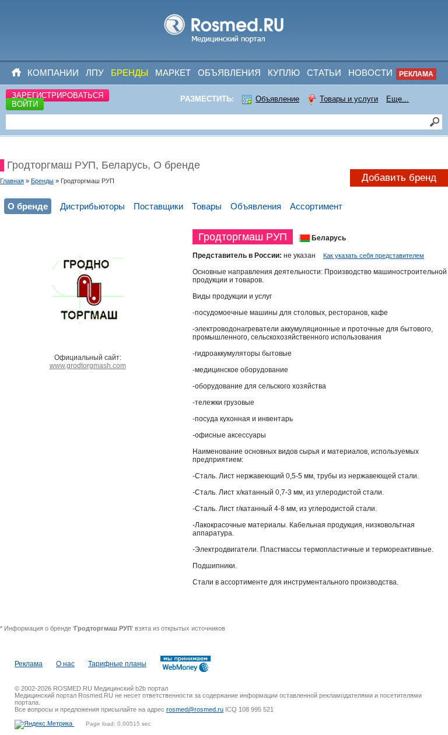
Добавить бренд (399, 177)
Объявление (277, 98)
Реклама (416, 74)
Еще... (397, 98)
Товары (207, 206)
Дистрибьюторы (92, 206)
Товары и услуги (349, 98)
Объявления (229, 73)
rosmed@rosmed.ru (194, 709)
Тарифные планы (117, 664)
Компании (53, 73)
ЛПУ (95, 73)
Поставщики (158, 206)
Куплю (284, 73)
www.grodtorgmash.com (88, 366)
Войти (25, 104)
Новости (370, 73)
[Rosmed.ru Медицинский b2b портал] (224, 43)
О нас (65, 664)
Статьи (324, 73)
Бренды (129, 73)
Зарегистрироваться (57, 95)
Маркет (173, 73)
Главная (12, 180)
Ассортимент (316, 206)
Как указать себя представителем (373, 255)
